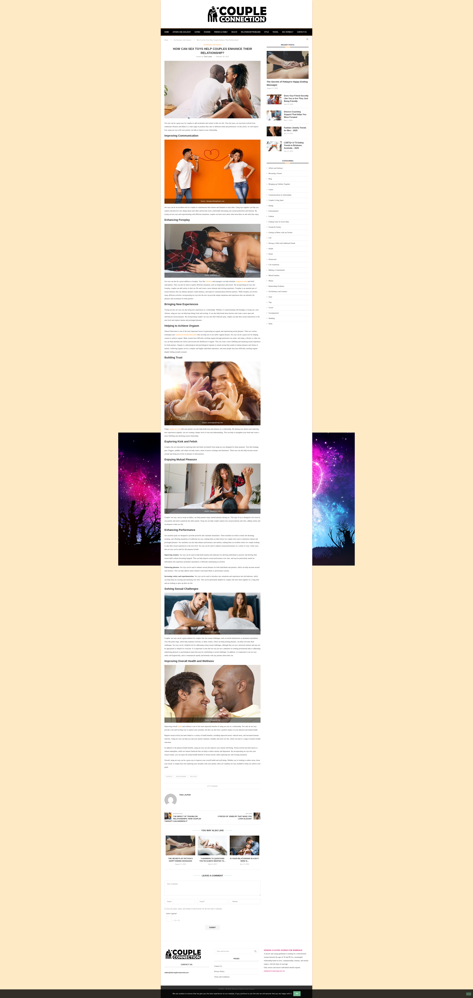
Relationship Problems (251, 32)
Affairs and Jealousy (182, 32)
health (180, 726)
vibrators (209, 281)
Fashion (207, 32)
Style (266, 32)
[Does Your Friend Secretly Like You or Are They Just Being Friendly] (274, 99)
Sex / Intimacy (287, 32)
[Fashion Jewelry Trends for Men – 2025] (274, 131)
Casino (271, 189)
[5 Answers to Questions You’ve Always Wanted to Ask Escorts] (212, 845)
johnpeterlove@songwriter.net (274, 971)
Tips (270, 302)
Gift (270, 238)
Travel (275, 32)
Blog (270, 179)
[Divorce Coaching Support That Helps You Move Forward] (274, 115)
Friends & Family (221, 32)
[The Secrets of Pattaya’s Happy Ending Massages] (180, 845)
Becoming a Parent (275, 173)
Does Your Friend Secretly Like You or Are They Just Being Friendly (296, 98)
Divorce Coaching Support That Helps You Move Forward (295, 114)
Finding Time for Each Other (279, 222)
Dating (197, 32)
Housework (272, 259)
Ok (297, 994)
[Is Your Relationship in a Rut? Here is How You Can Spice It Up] (244, 845)
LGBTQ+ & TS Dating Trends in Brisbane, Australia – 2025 (294, 145)
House (271, 254)
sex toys (193, 776)
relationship (181, 776)
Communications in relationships (280, 195)
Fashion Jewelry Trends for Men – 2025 (295, 129)
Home (166, 32)
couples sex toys (174, 429)
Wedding (272, 318)
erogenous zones (241, 281)
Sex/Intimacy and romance (278, 291)
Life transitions (274, 265)
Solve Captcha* (171, 914)
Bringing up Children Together (279, 184)
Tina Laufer (208, 57)
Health (234, 32)
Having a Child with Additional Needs (282, 243)
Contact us (302, 32)
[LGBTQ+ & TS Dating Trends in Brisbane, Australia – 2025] (274, 146)
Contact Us (218, 966)
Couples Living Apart (276, 200)
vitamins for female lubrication (186, 335)
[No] (468, 993)
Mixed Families (274, 275)
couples (169, 776)
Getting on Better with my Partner (280, 232)
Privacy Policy (219, 971)
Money (271, 281)
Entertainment (273, 211)
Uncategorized (274, 313)
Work (270, 324)
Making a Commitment (277, 270)
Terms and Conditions (221, 977)
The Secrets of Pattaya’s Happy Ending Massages (287, 83)
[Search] (307, 39)
